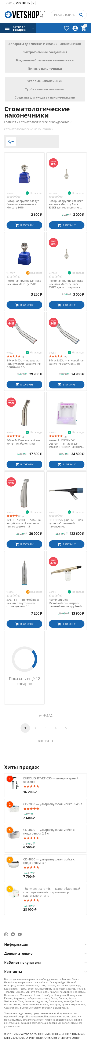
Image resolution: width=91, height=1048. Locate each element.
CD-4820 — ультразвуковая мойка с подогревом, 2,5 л (49, 831)
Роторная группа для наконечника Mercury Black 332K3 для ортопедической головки (66, 284)
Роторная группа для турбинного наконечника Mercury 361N (23, 204)
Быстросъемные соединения (44, 52)
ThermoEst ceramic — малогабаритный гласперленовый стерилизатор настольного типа (51, 892)
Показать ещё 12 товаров (24, 681)
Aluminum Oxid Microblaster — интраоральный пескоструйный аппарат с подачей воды (65, 603)
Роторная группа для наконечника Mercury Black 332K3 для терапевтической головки (66, 204)
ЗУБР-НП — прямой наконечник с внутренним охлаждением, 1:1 (23, 603)
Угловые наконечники (44, 81)
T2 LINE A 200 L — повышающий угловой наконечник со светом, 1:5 (24, 523)
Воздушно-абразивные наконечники (45, 60)
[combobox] (69, 14)
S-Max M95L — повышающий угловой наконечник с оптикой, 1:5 (24, 364)
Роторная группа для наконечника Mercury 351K (24, 282)
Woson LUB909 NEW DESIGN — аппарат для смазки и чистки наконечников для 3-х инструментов (66, 444)
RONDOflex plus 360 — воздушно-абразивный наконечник (66, 523)
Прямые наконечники (45, 68)
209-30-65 (17, 3)
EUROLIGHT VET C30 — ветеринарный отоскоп (50, 780)
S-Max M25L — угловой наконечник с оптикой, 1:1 (66, 362)
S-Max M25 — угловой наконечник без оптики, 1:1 (23, 442)
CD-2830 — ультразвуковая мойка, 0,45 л (52, 804)
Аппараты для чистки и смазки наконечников (44, 44)
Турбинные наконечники (44, 89)
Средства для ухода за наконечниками (45, 97)
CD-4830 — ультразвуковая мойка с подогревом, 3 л (49, 861)
